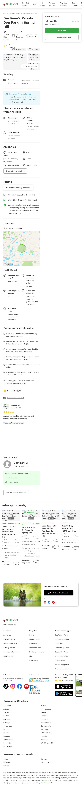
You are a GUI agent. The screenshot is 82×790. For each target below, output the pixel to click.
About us (7, 635)
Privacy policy (9, 648)
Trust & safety (9, 639)
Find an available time (62, 37)
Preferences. (46, 783)
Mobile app (33, 660)
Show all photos (30, 66)
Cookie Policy (67, 780)
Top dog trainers (63, 4)
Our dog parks (25, 4)
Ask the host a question (16, 493)
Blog (34, 4)
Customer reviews (36, 652)
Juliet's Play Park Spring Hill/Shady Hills (69, 528)
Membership (34, 643)
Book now (62, 30)
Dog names (42, 4)
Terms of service (10, 643)
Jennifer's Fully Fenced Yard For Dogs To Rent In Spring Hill (49, 531)
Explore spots (34, 639)
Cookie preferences (11, 652)
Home (31, 635)
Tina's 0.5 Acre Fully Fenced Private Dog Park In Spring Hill (9, 532)
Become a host (35, 648)
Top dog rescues (51, 4)
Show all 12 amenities (15, 171)
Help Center (8, 656)
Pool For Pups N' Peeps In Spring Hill (28, 530)
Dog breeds (75, 4)
